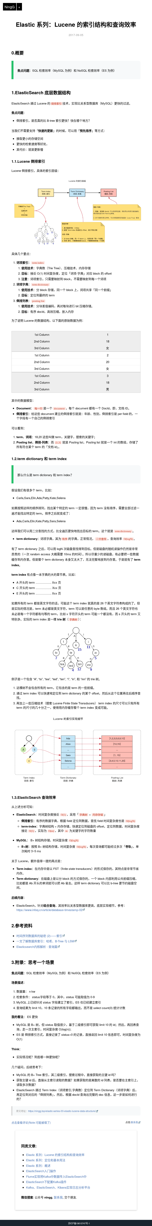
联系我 (134, 1122)
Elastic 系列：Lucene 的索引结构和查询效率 (76, 24)
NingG (10, 6)
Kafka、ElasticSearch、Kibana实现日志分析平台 (58, 1187)
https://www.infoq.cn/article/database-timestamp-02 (49, 910)
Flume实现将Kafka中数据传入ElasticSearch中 (56, 1176)
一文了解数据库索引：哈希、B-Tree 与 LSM (45, 941)
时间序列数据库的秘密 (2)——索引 (39, 936)
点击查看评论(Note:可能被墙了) (31, 1122)
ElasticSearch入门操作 (41, 1171)
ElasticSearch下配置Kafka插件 (46, 1182)
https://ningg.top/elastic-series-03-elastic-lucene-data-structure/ (62, 1111)
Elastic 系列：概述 (38, 1165)
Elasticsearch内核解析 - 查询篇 (36, 946)
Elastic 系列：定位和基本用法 (45, 1160)
